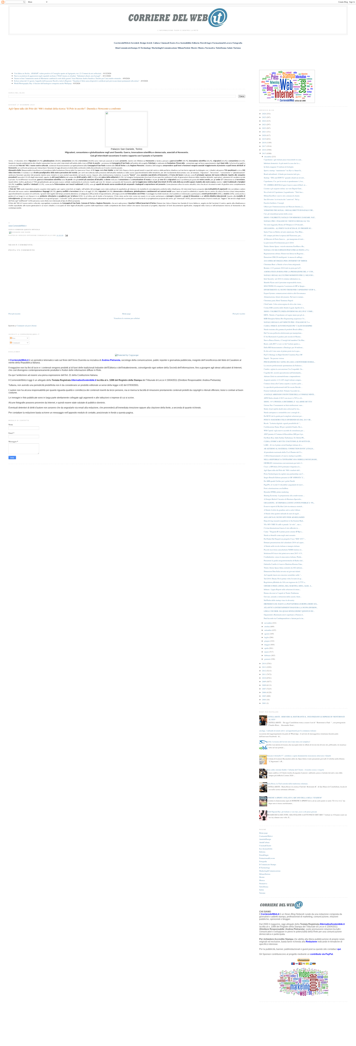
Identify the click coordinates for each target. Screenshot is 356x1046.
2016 (264, 149)
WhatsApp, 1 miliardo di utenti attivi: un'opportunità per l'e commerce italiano (286, 730)
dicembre (268, 156)
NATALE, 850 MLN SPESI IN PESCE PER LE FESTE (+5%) (286, 250)
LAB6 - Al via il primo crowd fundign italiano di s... (283, 445)
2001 (264, 703)
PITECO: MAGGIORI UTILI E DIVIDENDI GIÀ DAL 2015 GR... (288, 419)
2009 (264, 681)
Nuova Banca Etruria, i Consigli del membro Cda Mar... (284, 340)
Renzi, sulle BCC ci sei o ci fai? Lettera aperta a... (282, 344)
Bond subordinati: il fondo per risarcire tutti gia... (282, 174)
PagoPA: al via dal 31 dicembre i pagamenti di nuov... (284, 484)
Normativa (263, 883)
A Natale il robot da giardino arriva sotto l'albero (282, 510)
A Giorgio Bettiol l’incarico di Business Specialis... (283, 499)
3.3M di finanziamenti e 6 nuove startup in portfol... (283, 456)
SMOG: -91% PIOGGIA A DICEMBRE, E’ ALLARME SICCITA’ (288, 401)
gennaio (267, 659)
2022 (264, 128)
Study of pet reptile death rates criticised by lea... (282, 409)
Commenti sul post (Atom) (26, 325)
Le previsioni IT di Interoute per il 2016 (279, 242)
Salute (261, 889)
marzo (266, 652)
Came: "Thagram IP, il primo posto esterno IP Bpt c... (283, 531)
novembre (268, 623)
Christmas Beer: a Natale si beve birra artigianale (282, 264)
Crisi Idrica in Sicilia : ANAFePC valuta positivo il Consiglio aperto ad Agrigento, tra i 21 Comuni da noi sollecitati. (58, 73)
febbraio (267, 655)
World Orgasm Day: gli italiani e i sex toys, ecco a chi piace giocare (291, 811)
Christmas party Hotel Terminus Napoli (278, 300)
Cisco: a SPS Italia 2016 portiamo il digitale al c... (282, 466)
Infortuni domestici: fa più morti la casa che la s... (282, 163)
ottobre (267, 626)
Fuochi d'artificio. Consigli (274, 203)
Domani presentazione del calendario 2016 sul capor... (284, 542)
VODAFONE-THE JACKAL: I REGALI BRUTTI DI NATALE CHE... (289, 210)
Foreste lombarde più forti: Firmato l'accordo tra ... (282, 391)
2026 (264, 113)
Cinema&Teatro (265, 845)
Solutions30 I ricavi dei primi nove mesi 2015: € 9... (283, 553)
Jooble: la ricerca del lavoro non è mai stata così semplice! (288, 741)
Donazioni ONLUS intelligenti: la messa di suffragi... (283, 257)
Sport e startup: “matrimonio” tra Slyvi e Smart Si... (283, 170)
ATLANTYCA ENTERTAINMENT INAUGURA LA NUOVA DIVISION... (291, 607)
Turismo (262, 893)
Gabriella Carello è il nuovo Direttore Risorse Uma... (283, 564)
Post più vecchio (239, 313)
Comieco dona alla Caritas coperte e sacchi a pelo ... (283, 383)
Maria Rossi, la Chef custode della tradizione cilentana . (287, 783)
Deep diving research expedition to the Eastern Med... (284, 521)
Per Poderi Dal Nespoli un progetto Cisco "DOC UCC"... (285, 539)
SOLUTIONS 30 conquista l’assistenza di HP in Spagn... (285, 286)
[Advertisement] (178, 58)
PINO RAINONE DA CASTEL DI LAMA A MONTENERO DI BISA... (289, 362)
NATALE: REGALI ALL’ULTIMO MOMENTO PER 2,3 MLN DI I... (289, 275)
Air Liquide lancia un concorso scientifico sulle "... (283, 575)
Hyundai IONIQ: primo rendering (276, 492)
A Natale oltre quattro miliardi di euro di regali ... (282, 513)
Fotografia (263, 861)
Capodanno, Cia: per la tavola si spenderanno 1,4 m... (284, 181)
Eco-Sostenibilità (265, 848)
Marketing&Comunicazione (269, 871)
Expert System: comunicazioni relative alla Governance (285, 293)
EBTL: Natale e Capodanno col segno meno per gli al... (284, 315)
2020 (264, 135)
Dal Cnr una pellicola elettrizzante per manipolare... (283, 333)
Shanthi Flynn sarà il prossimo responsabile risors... (283, 282)
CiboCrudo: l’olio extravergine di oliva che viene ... (283, 304)
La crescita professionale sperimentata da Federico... (283, 365)
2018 (264, 142)
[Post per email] (66, 235)
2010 (264, 678)
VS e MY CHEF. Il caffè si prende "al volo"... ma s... (283, 524)
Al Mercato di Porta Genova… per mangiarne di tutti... (284, 239)
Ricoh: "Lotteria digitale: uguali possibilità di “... (282, 423)
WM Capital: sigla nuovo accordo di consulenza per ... (284, 430)
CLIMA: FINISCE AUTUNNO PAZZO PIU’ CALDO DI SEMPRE (288, 325)
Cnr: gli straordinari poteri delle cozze (278, 214)
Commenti (16, 342)
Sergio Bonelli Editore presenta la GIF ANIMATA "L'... (284, 477)
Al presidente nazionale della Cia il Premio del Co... (283, 452)
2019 (264, 139)
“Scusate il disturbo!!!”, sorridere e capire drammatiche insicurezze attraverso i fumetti (298, 755)
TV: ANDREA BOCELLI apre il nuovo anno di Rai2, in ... (285, 185)
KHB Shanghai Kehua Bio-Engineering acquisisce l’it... (285, 318)
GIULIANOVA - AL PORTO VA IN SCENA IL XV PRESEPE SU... (288, 228)
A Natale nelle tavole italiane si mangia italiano (282, 546)
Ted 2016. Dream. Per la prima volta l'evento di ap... (283, 578)
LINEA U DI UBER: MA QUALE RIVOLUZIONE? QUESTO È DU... (289, 611)
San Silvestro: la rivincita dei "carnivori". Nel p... (282, 199)
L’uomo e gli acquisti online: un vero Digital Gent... (283, 188)
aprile (266, 648)
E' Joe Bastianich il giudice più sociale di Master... (282, 336)
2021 (264, 131)
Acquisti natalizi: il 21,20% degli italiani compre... (283, 380)
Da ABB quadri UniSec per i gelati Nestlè (279, 481)
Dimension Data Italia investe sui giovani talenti (282, 571)
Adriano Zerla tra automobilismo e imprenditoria (282, 376)
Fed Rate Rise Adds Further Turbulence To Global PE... (284, 437)
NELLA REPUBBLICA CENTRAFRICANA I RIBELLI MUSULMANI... (291, 459)
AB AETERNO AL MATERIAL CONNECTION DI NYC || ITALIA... (289, 448)
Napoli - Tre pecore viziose (274, 358)
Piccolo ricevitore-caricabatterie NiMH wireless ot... (283, 549)
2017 (264, 146)
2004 (264, 699)
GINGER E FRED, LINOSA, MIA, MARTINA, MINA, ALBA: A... (288, 586)
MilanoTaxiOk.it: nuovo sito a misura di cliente (282, 195)
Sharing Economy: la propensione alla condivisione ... (284, 495)
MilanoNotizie (264, 874)
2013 (264, 667)
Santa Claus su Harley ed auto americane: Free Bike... (284, 232)
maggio (267, 644)
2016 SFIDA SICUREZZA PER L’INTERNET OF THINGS (285, 260)
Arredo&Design (265, 839)
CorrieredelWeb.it (266, 836)
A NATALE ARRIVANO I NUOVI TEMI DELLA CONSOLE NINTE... (289, 394)
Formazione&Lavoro (267, 858)
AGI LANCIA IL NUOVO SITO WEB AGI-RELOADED (284, 517)
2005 (264, 696)
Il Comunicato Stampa (267, 864)
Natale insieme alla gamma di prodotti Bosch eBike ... (284, 329)
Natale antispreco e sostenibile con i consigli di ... (282, 412)
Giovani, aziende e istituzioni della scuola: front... (282, 596)
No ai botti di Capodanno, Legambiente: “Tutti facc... (284, 192)
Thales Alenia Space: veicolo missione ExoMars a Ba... (284, 246)
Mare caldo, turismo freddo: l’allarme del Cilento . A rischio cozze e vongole (295, 769)
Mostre (261, 877)
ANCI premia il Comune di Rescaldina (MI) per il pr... (284, 434)
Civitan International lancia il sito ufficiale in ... (282, 528)
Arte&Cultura (264, 842)
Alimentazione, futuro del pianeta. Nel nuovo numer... (284, 297)
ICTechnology (264, 867)
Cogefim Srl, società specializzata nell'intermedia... (283, 372)
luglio (266, 637)
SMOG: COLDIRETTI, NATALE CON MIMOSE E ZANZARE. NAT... (290, 217)
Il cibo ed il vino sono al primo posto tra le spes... (282, 351)
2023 (264, 124)
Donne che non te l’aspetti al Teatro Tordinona (281, 593)
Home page (126, 313)
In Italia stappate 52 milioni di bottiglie (279, 167)
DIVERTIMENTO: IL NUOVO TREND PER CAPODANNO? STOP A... (290, 289)
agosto (267, 633)
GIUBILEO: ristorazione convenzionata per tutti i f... (283, 463)
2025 (264, 117)
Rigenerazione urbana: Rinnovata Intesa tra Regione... (284, 253)
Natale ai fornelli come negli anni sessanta (279, 535)
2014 (264, 663)
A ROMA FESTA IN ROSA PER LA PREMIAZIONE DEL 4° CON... (289, 271)
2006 (264, 692)
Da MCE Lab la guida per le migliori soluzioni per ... (283, 416)
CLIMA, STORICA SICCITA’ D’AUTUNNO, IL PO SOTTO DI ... (287, 441)
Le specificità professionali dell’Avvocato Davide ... (283, 387)
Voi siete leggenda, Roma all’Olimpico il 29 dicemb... (284, 224)
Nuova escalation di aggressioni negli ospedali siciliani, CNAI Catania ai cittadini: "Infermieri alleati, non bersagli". (57, 76)
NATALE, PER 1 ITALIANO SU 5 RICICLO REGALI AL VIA (287, 221)
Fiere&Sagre (264, 855)
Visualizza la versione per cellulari (127, 318)
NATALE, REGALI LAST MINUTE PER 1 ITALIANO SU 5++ (287, 322)
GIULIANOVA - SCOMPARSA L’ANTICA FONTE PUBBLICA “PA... (289, 502)
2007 (264, 688)
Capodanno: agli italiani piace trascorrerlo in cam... (283, 159)
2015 (264, 153)
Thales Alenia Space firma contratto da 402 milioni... (283, 567)
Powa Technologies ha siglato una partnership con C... (284, 474)
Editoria (262, 852)
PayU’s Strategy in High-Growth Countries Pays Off (283, 354)
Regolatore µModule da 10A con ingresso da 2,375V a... (285, 582)
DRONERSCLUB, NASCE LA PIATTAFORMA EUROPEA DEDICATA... (291, 604)
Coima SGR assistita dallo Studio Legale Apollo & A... (284, 307)
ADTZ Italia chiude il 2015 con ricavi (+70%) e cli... (283, 398)
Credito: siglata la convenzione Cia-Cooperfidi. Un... (283, 369)
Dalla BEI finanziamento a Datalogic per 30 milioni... (284, 347)
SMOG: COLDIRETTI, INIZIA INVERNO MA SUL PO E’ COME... (289, 311)
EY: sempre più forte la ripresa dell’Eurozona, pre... (283, 235)
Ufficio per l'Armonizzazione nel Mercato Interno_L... (284, 206)
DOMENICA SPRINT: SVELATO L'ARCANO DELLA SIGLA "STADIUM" (294, 797)
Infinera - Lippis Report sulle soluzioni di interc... (282, 589)
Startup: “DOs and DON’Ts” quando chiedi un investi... (284, 177)
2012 (264, 670)
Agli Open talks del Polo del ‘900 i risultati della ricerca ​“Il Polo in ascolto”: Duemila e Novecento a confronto (64, 108)
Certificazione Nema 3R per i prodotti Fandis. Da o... (283, 427)
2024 (264, 121)
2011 (264, 674)
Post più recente (14, 313)
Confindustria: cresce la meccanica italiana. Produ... (283, 557)
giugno (267, 641)
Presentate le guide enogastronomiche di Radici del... (284, 560)
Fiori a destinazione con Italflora (276, 488)
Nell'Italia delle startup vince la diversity (279, 600)
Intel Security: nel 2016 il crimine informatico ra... (282, 279)
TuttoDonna (263, 886)
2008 (264, 685)
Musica (262, 880)
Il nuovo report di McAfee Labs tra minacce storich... (283, 506)
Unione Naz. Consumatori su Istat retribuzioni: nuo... (283, 405)
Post (13, 338)
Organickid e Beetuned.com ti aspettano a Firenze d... (284, 614)
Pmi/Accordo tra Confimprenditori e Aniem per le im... (284, 618)
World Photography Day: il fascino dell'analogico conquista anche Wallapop (43, 83)
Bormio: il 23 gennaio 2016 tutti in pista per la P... (282, 268)
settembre (268, 630)
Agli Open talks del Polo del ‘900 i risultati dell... (282, 470)
